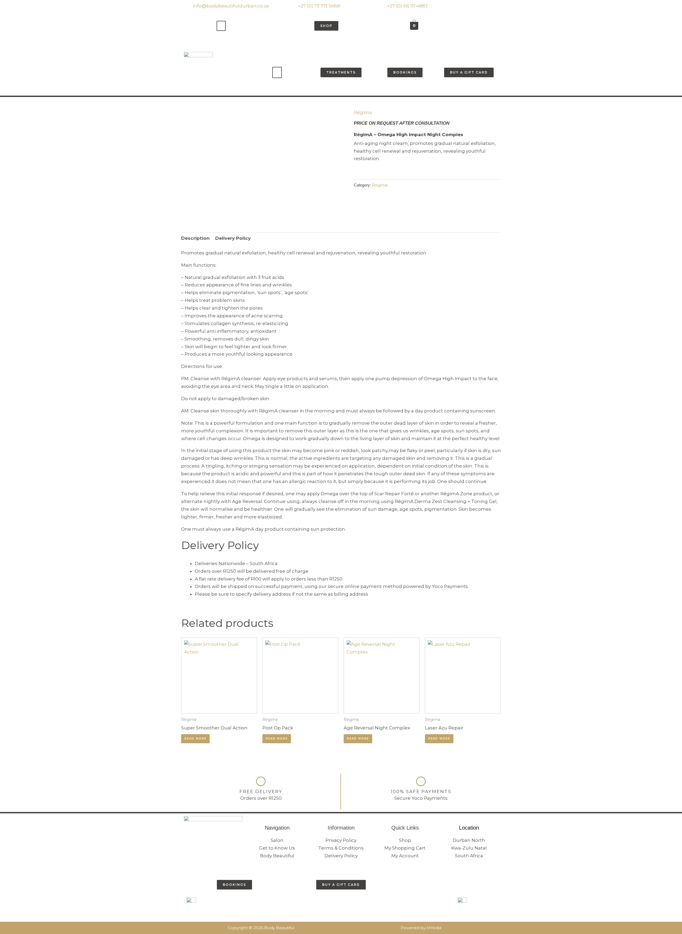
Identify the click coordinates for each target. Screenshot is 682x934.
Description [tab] (195, 238)
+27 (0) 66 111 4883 (407, 6)
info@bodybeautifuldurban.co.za (230, 6)
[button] (221, 26)
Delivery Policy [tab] (233, 238)
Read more (195, 738)
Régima (363, 112)
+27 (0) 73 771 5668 (318, 6)
